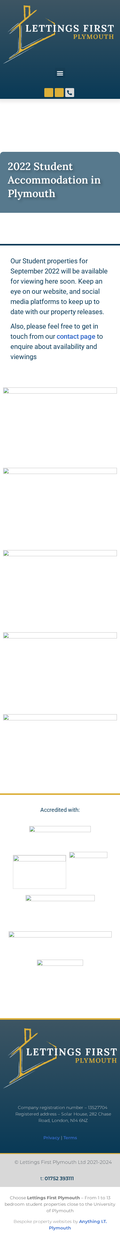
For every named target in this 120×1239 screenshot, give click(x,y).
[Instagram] (48, 92)
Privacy (51, 1137)
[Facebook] (59, 92)
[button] (60, 73)
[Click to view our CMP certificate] (60, 983)
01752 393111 (59, 1178)
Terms (70, 1137)
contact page (76, 336)
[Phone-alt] (69, 92)
